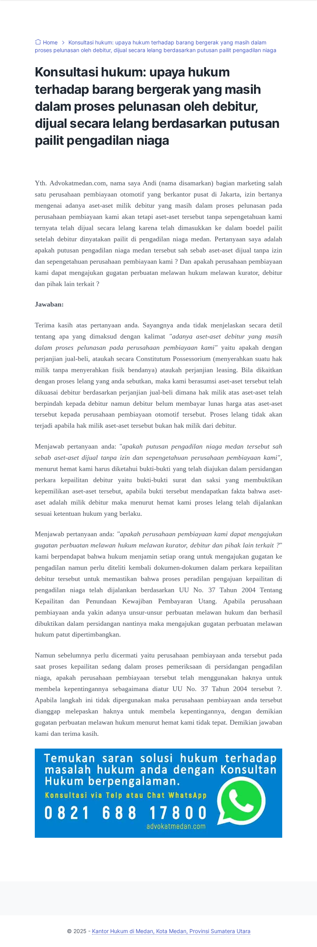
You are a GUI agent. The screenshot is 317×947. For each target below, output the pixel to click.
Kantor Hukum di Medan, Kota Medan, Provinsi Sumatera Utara (171, 931)
